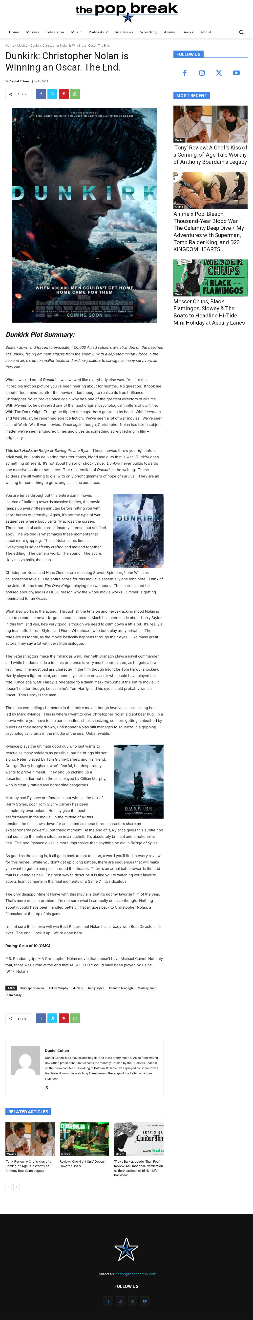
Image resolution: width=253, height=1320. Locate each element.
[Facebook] (41, 94)
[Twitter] (52, 94)
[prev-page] (8, 1187)
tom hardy (14, 995)
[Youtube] (236, 73)
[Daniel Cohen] (25, 1068)
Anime (179, 206)
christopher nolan (32, 988)
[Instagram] (202, 73)
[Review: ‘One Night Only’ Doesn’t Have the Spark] (84, 1139)
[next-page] (16, 1187)
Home (9, 45)
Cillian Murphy (58, 988)
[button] (241, 32)
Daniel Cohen (19, 81)
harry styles (96, 988)
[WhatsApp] (75, 94)
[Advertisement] (210, 370)
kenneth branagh (121, 988)
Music (178, 294)
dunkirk (78, 988)
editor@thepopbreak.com (136, 1274)
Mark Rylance (147, 988)
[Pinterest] (64, 94)
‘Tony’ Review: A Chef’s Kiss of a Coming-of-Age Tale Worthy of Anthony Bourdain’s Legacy (28, 1166)
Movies (22, 45)
